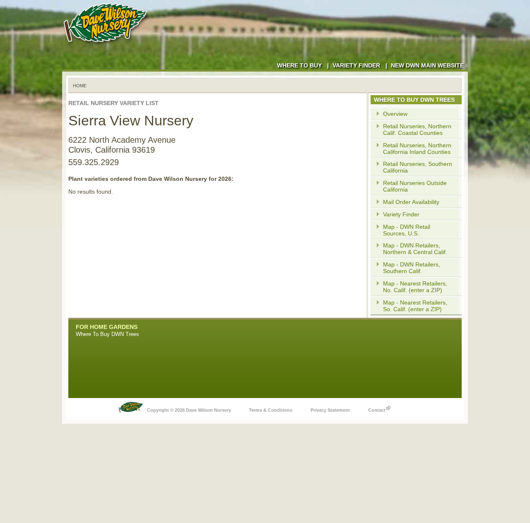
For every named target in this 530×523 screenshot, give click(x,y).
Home (80, 85)
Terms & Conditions (270, 410)
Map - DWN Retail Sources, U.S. (406, 230)
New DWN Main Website (427, 65)
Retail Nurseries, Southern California (417, 167)
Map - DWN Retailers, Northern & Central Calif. (415, 248)
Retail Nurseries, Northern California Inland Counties (417, 148)
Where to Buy (299, 65)
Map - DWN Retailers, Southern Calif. (411, 267)
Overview (395, 113)
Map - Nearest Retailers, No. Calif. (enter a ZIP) (415, 286)
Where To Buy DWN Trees (107, 334)
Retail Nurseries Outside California (415, 186)
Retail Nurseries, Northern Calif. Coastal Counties (417, 129)
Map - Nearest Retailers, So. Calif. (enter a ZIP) (415, 305)
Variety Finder (356, 65)
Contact (376, 410)
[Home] (107, 45)
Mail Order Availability (411, 202)
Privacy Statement (330, 410)
